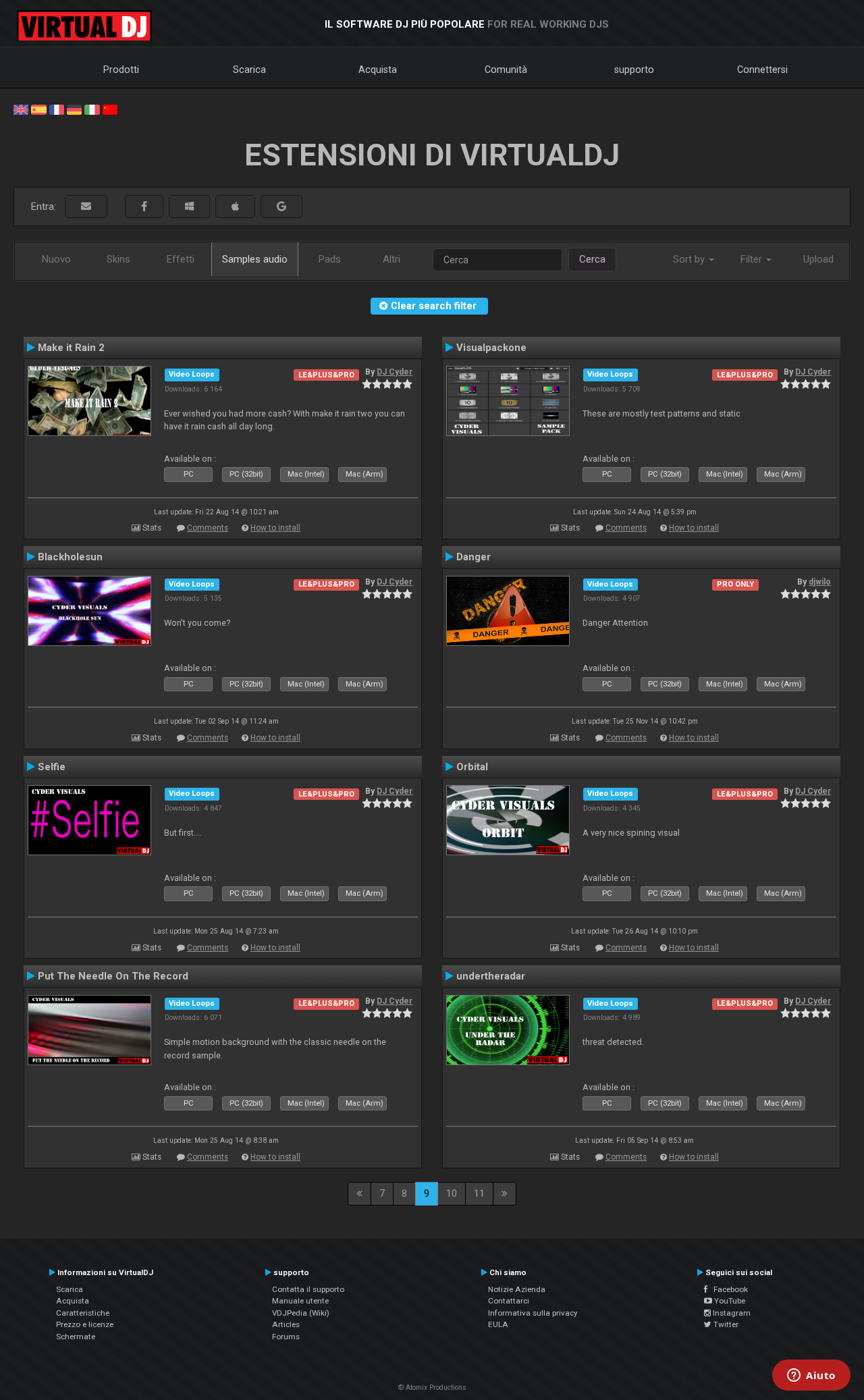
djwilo (820, 582)
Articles (286, 1324)
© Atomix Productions (432, 1387)
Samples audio (255, 259)
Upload (818, 259)
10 (451, 1193)
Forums (286, 1336)
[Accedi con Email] (86, 207)
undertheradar (490, 976)
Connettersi (762, 69)
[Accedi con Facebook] (144, 207)
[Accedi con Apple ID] (235, 207)
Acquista (377, 69)
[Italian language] (91, 109)
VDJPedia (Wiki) (300, 1313)
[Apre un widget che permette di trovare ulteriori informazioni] (811, 1376)
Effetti (180, 259)
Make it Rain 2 (71, 348)
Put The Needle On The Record (113, 976)
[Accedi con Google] (281, 207)
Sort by (690, 259)
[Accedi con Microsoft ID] (189, 207)
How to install (275, 528)
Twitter (724, 1324)
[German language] (74, 109)
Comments (207, 528)
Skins (118, 259)
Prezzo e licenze (84, 1324)
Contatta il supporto (308, 1289)
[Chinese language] (110, 109)
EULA (498, 1324)
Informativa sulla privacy (533, 1313)
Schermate (75, 1336)
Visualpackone (491, 348)
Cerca (592, 259)
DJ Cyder (394, 372)
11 (479, 1193)
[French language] (56, 109)
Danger (473, 557)
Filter (752, 259)
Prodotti (121, 69)
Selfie (51, 767)
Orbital (472, 767)
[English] (21, 109)
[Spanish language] (38, 109)
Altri (391, 259)
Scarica (249, 69)
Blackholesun (70, 557)
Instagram (731, 1313)
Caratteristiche (82, 1313)
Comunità (506, 69)
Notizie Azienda (516, 1289)
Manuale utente (300, 1300)
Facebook (727, 1289)
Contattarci (508, 1300)
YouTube (728, 1300)
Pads (330, 259)
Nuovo (56, 259)
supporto (634, 69)
